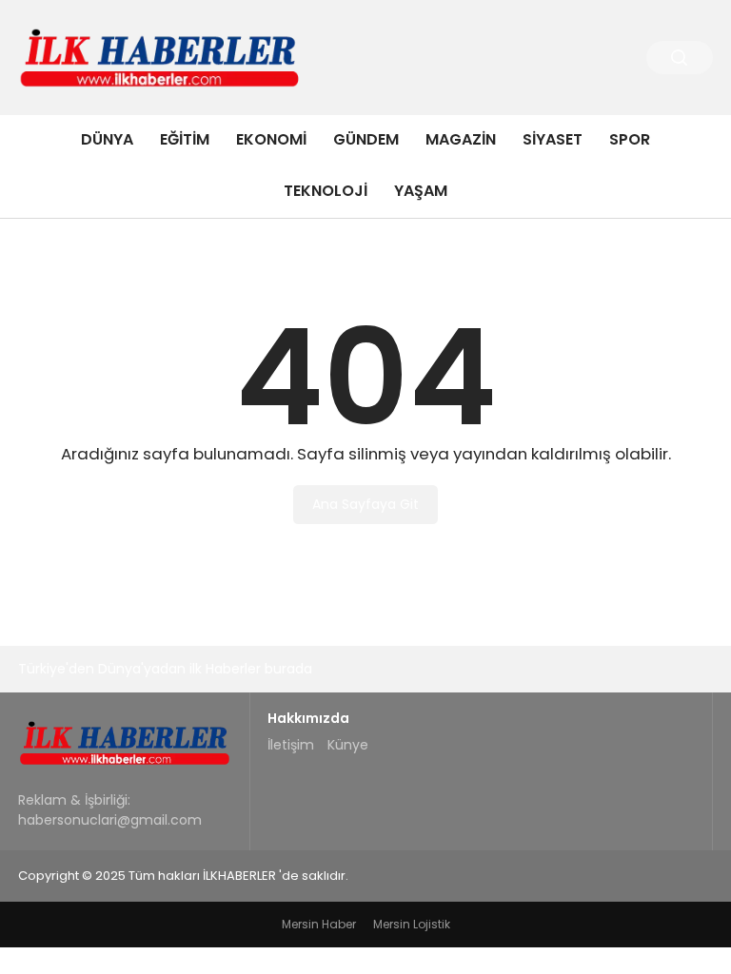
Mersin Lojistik (411, 924)
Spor (629, 139)
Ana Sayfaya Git (365, 504)
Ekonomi (271, 139)
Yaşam (420, 191)
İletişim (290, 744)
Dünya (107, 139)
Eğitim (184, 139)
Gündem (366, 139)
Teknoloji (325, 191)
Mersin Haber (319, 924)
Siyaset (553, 139)
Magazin (460, 139)
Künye (347, 744)
